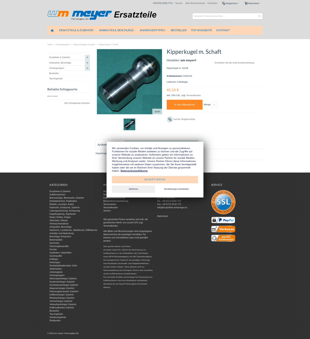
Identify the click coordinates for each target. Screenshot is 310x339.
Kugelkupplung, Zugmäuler (63, 214)
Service (179, 3)
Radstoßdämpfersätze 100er (63, 265)
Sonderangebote (58, 317)
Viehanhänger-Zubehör (61, 301)
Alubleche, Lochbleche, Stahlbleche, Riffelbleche (73, 230)
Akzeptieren (155, 179)
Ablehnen (133, 189)
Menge (207, 104)
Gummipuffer (56, 256)
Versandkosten (193, 95)
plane (49, 96)
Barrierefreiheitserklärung (115, 201)
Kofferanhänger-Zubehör (62, 294)
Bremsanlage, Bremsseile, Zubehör (67, 198)
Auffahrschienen (57, 194)
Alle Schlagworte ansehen (77, 103)
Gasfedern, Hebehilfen (61, 252)
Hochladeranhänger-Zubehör (64, 285)
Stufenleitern (56, 269)
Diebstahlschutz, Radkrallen (63, 201)
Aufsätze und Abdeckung (62, 233)
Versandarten (109, 204)
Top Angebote (56, 314)
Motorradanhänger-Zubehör (63, 278)
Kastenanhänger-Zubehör (62, 282)
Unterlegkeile (56, 272)
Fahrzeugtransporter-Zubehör (64, 291)
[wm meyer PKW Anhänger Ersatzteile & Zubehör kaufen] (110, 16)
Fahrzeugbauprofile (59, 246)
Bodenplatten (56, 240)
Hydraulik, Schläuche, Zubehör (65, 207)
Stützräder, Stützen (59, 220)
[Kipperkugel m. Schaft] (129, 124)
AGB (105, 191)
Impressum (162, 216)
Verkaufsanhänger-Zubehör (63, 304)
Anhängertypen (57, 275)
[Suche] (259, 16)
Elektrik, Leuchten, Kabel (62, 204)
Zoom (157, 111)
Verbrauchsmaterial (59, 223)
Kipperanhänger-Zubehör (62, 288)
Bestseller (54, 311)
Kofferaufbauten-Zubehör (62, 307)
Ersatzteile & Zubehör (60, 191)
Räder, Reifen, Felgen (60, 217)
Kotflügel (54, 259)
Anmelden (212, 3)
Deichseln (54, 243)
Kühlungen (55, 262)
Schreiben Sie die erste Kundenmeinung (234, 63)
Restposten (55, 320)
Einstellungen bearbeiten (176, 189)
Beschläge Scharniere (60, 236)
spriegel (55, 96)
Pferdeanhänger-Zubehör (62, 298)
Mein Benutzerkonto (195, 3)
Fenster (53, 249)
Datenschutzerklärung (114, 198)
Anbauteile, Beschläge (61, 227)
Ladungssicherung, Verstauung (65, 210)
